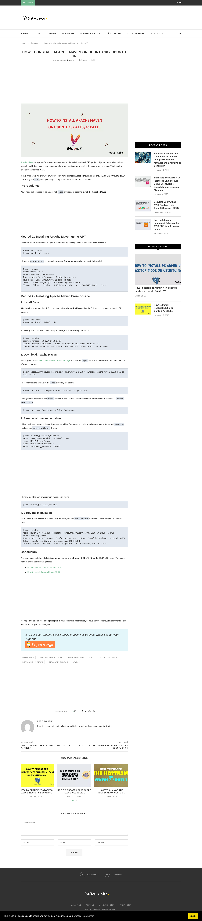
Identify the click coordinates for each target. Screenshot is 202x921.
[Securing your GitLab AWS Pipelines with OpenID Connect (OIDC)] (143, 205)
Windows (69, 34)
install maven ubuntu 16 (32, 662)
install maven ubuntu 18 (58, 662)
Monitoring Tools (92, 34)
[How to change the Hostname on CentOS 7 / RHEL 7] (111, 775)
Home (26, 34)
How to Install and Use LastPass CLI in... (50, 3)
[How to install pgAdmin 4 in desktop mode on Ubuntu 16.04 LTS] (158, 269)
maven (75, 662)
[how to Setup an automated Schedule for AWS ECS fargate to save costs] (143, 224)
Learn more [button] (88, 916)
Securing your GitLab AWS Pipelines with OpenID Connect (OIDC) (166, 205)
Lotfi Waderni (68, 60)
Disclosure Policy (106, 905)
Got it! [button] (193, 916)
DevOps (52, 34)
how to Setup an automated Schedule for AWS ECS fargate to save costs (167, 224)
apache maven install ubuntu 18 (81, 657)
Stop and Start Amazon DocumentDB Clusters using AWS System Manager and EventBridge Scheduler (167, 159)
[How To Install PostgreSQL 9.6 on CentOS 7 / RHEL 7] (143, 309)
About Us (90, 905)
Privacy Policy (125, 905)
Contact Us (157, 34)
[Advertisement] (131, 17)
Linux (40, 34)
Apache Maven (27, 162)
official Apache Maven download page (53, 360)
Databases (115, 34)
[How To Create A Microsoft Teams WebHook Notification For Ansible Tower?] (74, 775)
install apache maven (108, 657)
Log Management (136, 34)
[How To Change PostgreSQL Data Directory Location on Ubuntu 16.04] (37, 775)
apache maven (28, 657)
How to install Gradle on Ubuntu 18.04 (44, 567)
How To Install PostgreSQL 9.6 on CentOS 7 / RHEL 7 (164, 308)
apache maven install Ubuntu (50, 657)
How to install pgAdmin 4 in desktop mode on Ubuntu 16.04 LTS (156, 289)
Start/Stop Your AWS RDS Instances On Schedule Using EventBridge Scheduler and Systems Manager (167, 184)
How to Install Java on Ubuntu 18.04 (43, 572)
